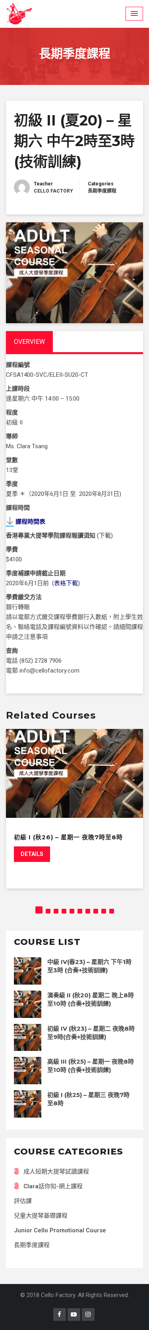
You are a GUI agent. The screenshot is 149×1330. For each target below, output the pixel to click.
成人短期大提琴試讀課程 (56, 1171)
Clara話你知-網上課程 (53, 1186)
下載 (105, 535)
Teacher (43, 184)
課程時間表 (30, 521)
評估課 (23, 1201)
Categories (101, 184)
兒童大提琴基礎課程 (41, 1215)
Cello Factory (53, 191)
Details (32, 854)
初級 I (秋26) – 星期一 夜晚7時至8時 (68, 837)
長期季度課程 (102, 191)
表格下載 (66, 583)
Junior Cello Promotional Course (60, 1230)
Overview (29, 341)
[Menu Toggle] (134, 14)
